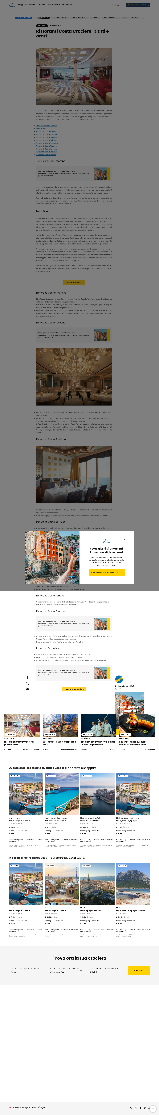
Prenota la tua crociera (74, 689)
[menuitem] (28, 970)
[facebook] (27, 677)
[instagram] (131, 1108)
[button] (152, 1109)
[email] (27, 689)
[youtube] (149, 1108)
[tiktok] (145, 1108)
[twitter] (27, 683)
